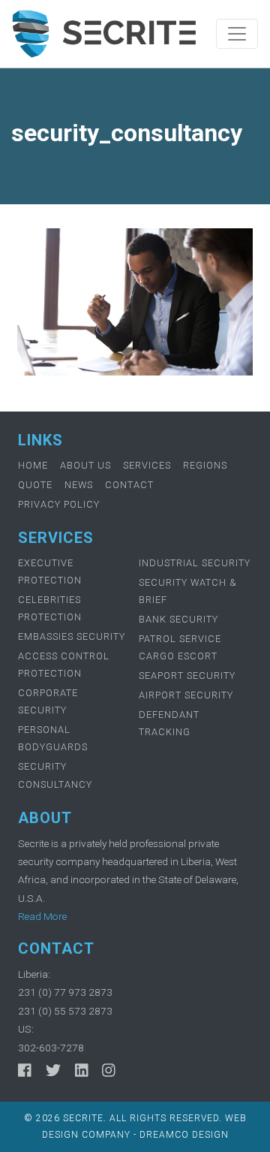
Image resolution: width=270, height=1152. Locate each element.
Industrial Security (194, 562)
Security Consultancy (55, 775)
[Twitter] (53, 1070)
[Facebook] (25, 1070)
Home (33, 465)
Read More (42, 916)
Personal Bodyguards (53, 738)
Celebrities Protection (50, 608)
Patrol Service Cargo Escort (180, 647)
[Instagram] (109, 1070)
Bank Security (178, 619)
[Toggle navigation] (237, 34)
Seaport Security (187, 675)
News (78, 484)
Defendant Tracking (169, 723)
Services (147, 465)
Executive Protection (50, 571)
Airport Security (186, 695)
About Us (85, 465)
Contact (129, 484)
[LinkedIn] (81, 1070)
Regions (205, 465)
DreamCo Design (184, 1134)
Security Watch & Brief (188, 591)
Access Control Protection (64, 664)
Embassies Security (71, 636)
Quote (35, 484)
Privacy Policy (59, 504)
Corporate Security (48, 701)
